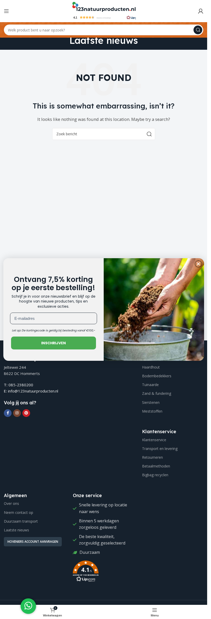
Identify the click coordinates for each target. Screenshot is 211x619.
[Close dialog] (198, 264)
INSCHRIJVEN (53, 343)
